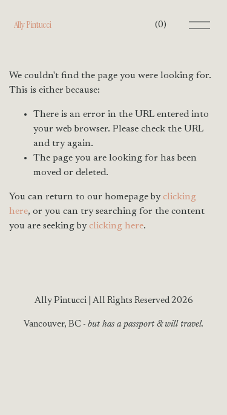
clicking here (116, 226)
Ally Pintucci (32, 24)
